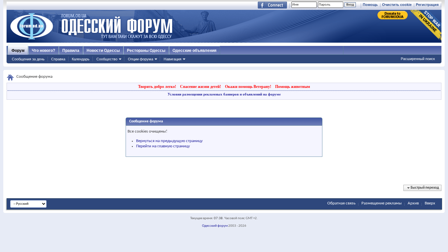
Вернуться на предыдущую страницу (169, 141)
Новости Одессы (103, 50)
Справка (58, 59)
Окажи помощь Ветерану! (248, 86)
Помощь (370, 5)
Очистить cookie (397, 5)
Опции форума (140, 59)
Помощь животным (292, 86)
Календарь (81, 59)
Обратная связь (341, 203)
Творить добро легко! (157, 86)
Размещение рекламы (381, 203)
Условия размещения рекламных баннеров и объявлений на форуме (224, 94)
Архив (413, 203)
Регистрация (427, 5)
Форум (18, 50)
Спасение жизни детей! (200, 86)
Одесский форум (215, 226)
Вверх (430, 203)
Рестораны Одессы (146, 50)
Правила (70, 50)
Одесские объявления (194, 50)
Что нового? (43, 50)
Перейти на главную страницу (163, 146)
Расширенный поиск (418, 59)
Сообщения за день (28, 59)
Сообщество (106, 59)
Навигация (172, 59)
